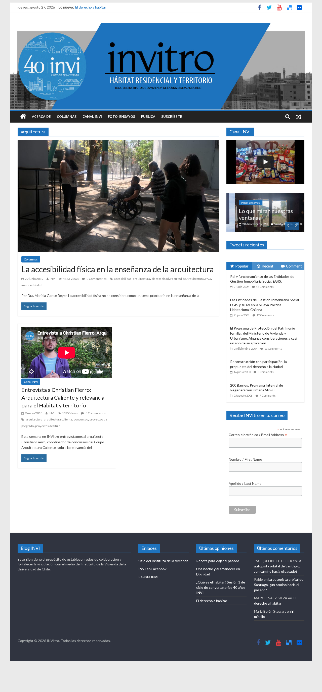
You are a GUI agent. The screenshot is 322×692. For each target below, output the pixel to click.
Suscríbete (171, 116)
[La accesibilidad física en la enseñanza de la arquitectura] (118, 143)
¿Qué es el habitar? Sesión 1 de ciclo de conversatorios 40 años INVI (221, 587)
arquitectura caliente (58, 419)
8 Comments (266, 372)
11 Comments (273, 348)
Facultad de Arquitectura (187, 279)
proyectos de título (47, 426)
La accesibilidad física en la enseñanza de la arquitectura (117, 269)
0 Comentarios (96, 279)
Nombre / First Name (245, 459)
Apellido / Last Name (245, 484)
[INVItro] (23, 116)
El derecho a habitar (90, 7)
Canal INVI (92, 116)
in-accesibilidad (31, 285)
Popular (242, 266)
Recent (267, 266)
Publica (148, 116)
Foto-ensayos (121, 116)
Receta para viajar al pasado (217, 561)
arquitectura (141, 279)
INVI (53, 279)
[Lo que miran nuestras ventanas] (265, 195)
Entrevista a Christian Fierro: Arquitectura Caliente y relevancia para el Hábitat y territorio (62, 397)
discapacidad (160, 279)
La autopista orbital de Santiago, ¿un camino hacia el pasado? (277, 566)
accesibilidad (123, 279)
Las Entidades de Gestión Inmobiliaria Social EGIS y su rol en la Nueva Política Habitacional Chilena (264, 305)
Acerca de (41, 116)
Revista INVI (148, 577)
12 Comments (265, 315)
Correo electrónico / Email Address (258, 435)
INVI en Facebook (152, 569)
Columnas (66, 116)
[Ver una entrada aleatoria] (298, 116)
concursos (81, 419)
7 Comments (268, 395)
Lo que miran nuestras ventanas (257, 214)
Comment (294, 266)
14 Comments (265, 286)
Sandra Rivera (275, 224)
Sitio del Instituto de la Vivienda (163, 561)
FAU (208, 279)
